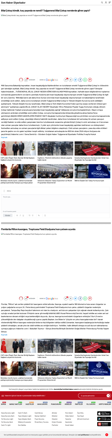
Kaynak (4, 137)
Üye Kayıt (80, 416)
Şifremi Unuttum (83, 419)
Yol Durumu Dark (7, 422)
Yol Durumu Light (7, 419)
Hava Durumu (42, 403)
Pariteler (79, 403)
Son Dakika (22, 425)
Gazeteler (30, 403)
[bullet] (32, 215)
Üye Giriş (80, 413)
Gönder (7, 215)
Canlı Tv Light (6, 425)
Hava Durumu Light (8, 413)
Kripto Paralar (105, 403)
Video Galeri (69, 416)
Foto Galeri (69, 413)
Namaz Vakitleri (15, 403)
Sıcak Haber (69, 425)
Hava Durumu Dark (7, 416)
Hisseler (68, 403)
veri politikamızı (83, 435)
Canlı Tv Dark (22, 413)
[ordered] (29, 215)
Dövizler (55, 416)
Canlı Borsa (39, 413)
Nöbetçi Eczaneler (24, 422)
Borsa (3, 403)
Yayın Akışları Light (24, 416)
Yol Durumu (90, 403)
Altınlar (54, 413)
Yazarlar (68, 419)
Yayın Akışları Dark (24, 419)
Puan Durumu (56, 403)
